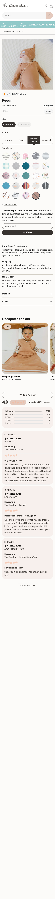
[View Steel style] (26, 166)
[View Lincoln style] (6, 166)
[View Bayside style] (16, 175)
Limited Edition (33, 140)
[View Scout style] (36, 156)
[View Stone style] (16, 166)
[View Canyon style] (45, 185)
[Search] (49, 15)
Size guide (48, 105)
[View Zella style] (6, 175)
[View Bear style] (45, 175)
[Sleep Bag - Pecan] (25, 348)
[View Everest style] (45, 156)
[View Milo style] (6, 185)
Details (6, 293)
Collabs (8, 140)
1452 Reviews (19, 94)
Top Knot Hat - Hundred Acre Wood (20, 557)
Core (21, 140)
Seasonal (46, 140)
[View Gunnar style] (16, 195)
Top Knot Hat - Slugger (15, 505)
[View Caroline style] (16, 156)
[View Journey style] (26, 175)
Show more (26, 585)
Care (5, 301)
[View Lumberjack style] (36, 175)
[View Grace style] (26, 156)
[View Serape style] (26, 185)
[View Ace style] (45, 166)
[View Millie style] (6, 195)
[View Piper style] (36, 166)
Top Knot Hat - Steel (13, 449)
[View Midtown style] (6, 156)
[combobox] (24, 15)
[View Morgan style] (26, 195)
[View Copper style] (16, 185)
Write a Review (27, 395)
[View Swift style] (36, 185)
